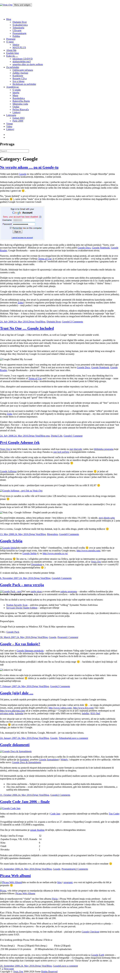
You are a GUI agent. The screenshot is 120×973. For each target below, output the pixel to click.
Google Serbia (29, 553)
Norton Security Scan (17, 605)
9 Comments (72, 534)
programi (68, 882)
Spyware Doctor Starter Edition (21, 607)
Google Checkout (90, 931)
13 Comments (76, 321)
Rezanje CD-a (19, 78)
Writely (64, 759)
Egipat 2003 (18, 118)
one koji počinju (61, 452)
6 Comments (65, 578)
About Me (11, 50)
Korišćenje (17, 75)
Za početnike (12, 67)
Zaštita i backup (20, 72)
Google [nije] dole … (16, 693)
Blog (8, 19)
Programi (10, 39)
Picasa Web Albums (25, 893)
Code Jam (55, 813)
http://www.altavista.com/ (12, 710)
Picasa (3, 890)
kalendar (19, 713)
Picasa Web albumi (15, 876)
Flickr (55, 898)
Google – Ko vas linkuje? (20, 644)
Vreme (9, 123)
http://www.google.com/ (88, 550)
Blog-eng (45, 435)
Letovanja (11, 115)
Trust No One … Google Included (27, 328)
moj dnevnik (76, 449)
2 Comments (64, 686)
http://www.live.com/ (83, 707)
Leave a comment (79, 738)
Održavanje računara (22, 70)
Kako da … (12, 56)
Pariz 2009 (17, 120)
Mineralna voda (20, 104)
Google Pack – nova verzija (22, 585)
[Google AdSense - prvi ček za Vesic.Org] (21, 490)
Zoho (20, 302)
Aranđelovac (12, 87)
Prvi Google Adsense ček (20, 442)
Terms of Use (44, 258)
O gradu (16, 89)
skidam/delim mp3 (21, 61)
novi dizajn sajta (107, 517)
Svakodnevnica (20, 25)
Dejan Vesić (34, 321)
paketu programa (68, 591)
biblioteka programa (104, 449)
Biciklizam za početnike (24, 84)
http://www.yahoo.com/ (60, 707)
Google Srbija (11, 541)
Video (9, 126)
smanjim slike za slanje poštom (27, 64)
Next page (9, 968)
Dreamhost (36, 564)
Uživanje (16, 30)
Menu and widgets (22, 5)
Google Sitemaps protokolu (30, 650)
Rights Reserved (49, 971)
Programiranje (19, 33)
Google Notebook (101, 247)
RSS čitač (95, 713)
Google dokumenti (15, 745)
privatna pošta (7, 713)
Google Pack (12, 632)
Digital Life (56, 435)
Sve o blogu (18, 81)
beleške (85, 713)
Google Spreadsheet (49, 759)
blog (59, 882)
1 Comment (76, 435)
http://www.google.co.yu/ (55, 553)
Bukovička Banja (21, 101)
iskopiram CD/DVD (22, 58)
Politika (16, 36)
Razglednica (18, 98)
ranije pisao (36, 591)
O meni (10, 41)
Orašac (15, 106)
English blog (12, 53)
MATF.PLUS (19, 47)
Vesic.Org (5, 449)
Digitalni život (19, 22)
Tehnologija (18, 27)
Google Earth (97, 955)
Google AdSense (8, 471)
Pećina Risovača (20, 109)
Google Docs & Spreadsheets (26, 762)
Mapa (15, 95)
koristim (24, 759)
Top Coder (114, 813)
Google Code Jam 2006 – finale (25, 802)
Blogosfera (52, 534)
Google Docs (84, 247)
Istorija (15, 92)
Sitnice (15, 44)
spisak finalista (37, 830)
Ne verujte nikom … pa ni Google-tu (29, 167)
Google (22, 174)
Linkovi (16, 112)
